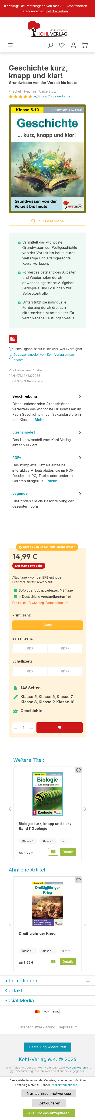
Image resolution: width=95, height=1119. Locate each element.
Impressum (68, 1027)
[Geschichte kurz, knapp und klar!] (47, 158)
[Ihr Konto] (73, 45)
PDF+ (65, 648)
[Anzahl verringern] (15, 727)
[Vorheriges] (10, 809)
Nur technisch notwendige (49, 1093)
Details (68, 852)
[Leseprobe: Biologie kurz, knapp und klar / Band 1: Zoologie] (53, 852)
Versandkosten (76, 1067)
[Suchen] (50, 45)
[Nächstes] (85, 809)
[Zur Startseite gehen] (47, 29)
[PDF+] (13, 339)
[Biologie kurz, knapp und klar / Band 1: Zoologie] (47, 794)
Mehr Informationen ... (66, 1085)
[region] (47, 8)
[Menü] (10, 45)
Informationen (20, 980)
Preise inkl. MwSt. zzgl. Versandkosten (40, 603)
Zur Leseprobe (50, 221)
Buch (48, 625)
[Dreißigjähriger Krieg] (47, 904)
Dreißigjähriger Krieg (37, 933)
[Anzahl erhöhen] (31, 727)
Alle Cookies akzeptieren (49, 1113)
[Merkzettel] (62, 45)
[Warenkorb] (85, 45)
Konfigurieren (49, 1103)
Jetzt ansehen (57, 11)
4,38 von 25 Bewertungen (53, 96)
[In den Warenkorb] (59, 727)
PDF (30, 648)
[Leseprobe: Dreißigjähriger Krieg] (53, 961)
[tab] (47, 409)
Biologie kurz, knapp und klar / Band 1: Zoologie (45, 826)
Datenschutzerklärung (36, 1027)
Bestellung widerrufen (47, 1047)
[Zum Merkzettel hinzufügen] (78, 770)
